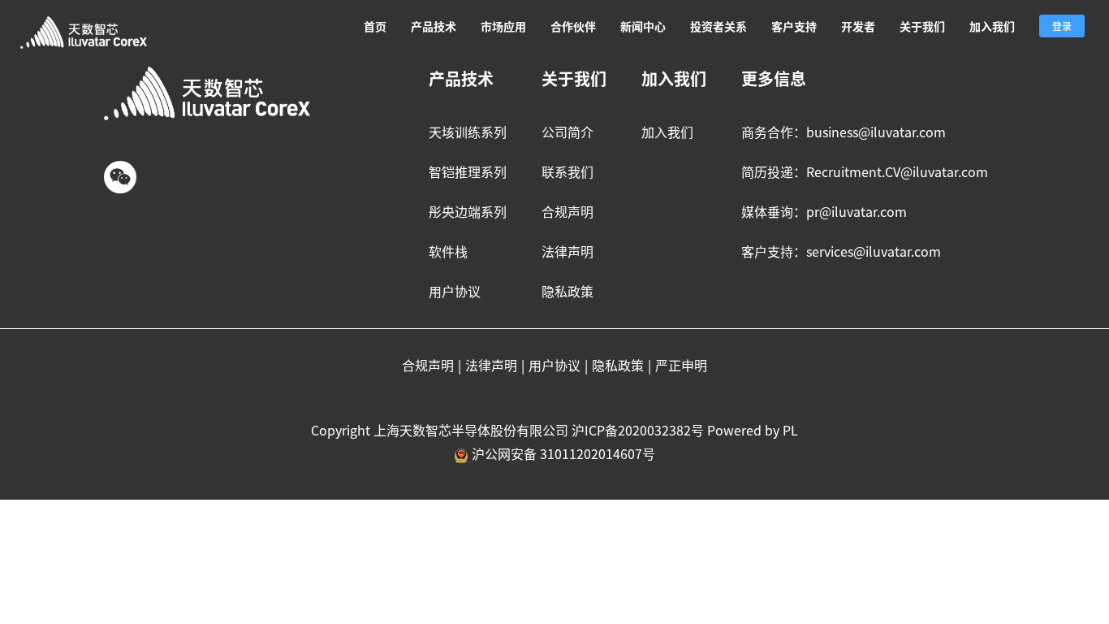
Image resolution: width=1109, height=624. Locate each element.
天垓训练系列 (468, 131)
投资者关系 (718, 26)
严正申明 (681, 365)
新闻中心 (643, 26)
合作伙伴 (573, 26)
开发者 (858, 26)
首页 (375, 26)
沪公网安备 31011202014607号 (563, 453)
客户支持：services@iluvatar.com (841, 251)
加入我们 (992, 26)
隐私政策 (567, 291)
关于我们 (922, 26)
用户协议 (455, 291)
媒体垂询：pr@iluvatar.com (824, 211)
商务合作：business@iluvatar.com (843, 131)
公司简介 (567, 131)
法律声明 (567, 251)
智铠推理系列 (468, 171)
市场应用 (503, 26)
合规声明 (567, 211)
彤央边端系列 (468, 211)
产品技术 (433, 26)
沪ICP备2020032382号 (638, 430)
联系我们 (567, 171)
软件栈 (448, 251)
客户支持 (794, 26)
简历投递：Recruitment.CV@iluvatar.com (864, 171)
